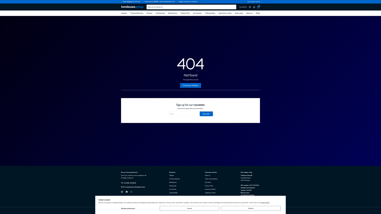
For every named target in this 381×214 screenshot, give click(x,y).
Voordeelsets (160, 13)
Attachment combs (224, 13)
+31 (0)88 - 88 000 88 (130, 183)
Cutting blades (210, 13)
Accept (189, 208)
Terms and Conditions (211, 179)
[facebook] (127, 192)
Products (172, 172)
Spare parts (239, 13)
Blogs (258, 13)
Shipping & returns (210, 192)
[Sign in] (254, 7)
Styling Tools (185, 13)
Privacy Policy (265, 202)
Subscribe (206, 114)
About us (249, 13)
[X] (131, 192)
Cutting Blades (173, 192)
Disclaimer (208, 182)
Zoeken (233, 7)
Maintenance (172, 13)
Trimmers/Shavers (136, 13)
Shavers (149, 13)
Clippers (124, 13)
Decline (250, 208)
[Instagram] (122, 192)
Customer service (211, 172)
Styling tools (172, 186)
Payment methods (210, 189)
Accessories (197, 13)
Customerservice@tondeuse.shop (135, 187)
